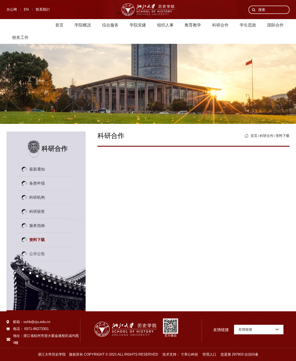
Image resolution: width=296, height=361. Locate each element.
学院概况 (83, 25)
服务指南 (37, 225)
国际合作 (275, 25)
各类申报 (37, 183)
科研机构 (37, 197)
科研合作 (220, 25)
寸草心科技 (189, 354)
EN (26, 9)
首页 (59, 25)
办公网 (12, 9)
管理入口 (207, 354)
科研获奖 (37, 211)
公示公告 (37, 254)
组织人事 (165, 25)
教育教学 (193, 25)
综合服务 (110, 25)
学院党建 (138, 25)
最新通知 (37, 169)
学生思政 (248, 25)
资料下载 (37, 240)
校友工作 (20, 37)
